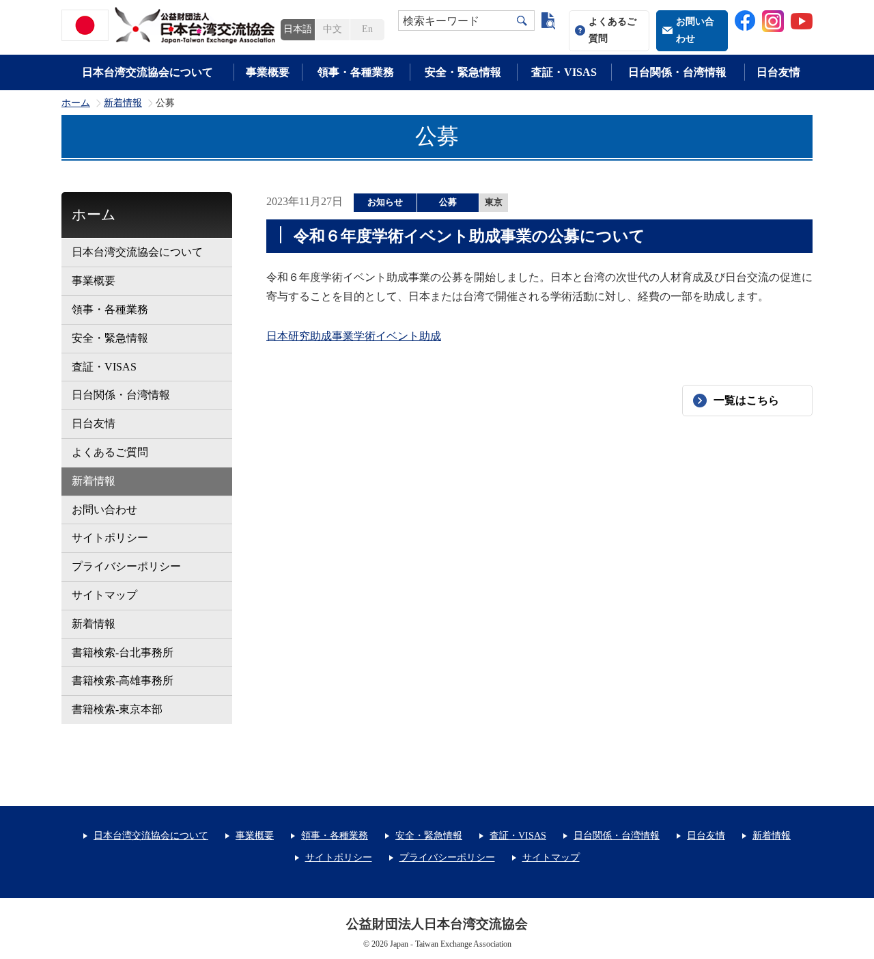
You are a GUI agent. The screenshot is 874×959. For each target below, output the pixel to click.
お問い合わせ (695, 30)
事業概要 (268, 72)
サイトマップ (104, 595)
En (367, 29)
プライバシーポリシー (126, 566)
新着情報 (123, 103)
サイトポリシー (110, 537)
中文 (332, 29)
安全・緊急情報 (463, 72)
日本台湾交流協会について (147, 72)
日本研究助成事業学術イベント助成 (353, 336)
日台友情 (778, 72)
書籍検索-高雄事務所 (122, 680)
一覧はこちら (746, 400)
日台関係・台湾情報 (677, 72)
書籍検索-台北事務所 (122, 652)
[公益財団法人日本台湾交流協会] (170, 25)
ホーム (75, 103)
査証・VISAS (564, 72)
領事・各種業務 (356, 72)
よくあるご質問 (612, 30)
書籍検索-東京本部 (117, 709)
